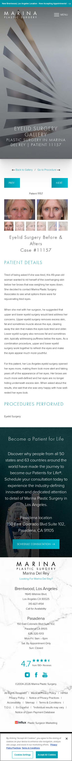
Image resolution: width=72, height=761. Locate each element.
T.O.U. (7, 707)
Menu (64, 14)
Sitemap (29, 702)
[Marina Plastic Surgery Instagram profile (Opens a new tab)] (27, 674)
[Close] (66, 738)
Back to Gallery (24, 170)
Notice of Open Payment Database (35, 712)
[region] (36, 747)
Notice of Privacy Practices (44, 698)
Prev (12, 183)
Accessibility (14, 702)
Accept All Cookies (47, 754)
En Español (22, 707)
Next (59, 183)
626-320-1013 (36, 633)
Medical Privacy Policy (43, 693)
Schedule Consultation (34, 544)
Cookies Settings (22, 754)
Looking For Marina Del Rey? (36, 578)
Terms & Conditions (50, 702)
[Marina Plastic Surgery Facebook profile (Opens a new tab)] (36, 674)
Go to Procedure (47, 170)
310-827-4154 (36, 604)
